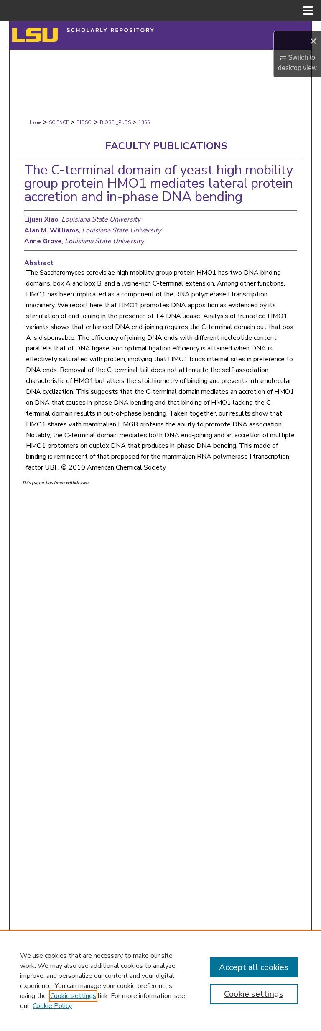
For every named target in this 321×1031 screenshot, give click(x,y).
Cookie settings (73, 995)
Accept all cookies (253, 967)
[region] (160, 980)
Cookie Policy (52, 1006)
